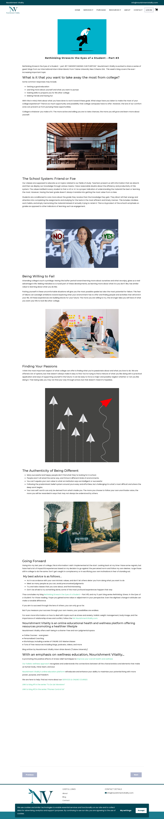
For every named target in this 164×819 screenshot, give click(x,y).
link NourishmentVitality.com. (85, 618)
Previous (30, 775)
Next (136, 775)
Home (77, 10)
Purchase (101, 10)
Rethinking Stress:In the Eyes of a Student (62, 594)
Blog (64, 797)
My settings (125, 810)
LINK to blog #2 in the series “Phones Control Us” (43, 689)
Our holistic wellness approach (35, 663)
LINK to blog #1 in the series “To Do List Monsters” (43, 684)
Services (87, 10)
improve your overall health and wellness (95, 659)
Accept (141, 810)
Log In (149, 10)
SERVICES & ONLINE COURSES (74, 679)
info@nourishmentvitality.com (145, 2)
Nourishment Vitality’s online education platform (43, 671)
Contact (138, 10)
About (127, 10)
